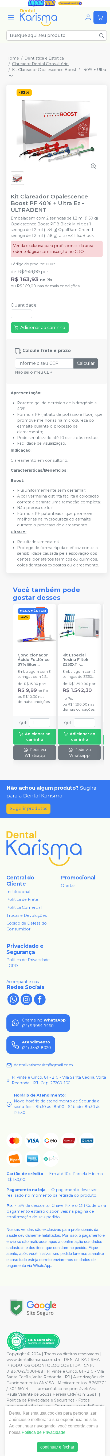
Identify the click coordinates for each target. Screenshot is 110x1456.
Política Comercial (24, 907)
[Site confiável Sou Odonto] (33, 1341)
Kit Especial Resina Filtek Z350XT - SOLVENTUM (75, 660)
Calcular (86, 363)
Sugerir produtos (28, 808)
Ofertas (68, 885)
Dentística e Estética (44, 58)
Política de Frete (22, 899)
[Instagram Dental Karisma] (26, 998)
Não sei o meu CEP (33, 372)
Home (12, 58)
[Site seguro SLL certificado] (33, 1308)
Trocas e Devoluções (26, 915)
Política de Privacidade (43, 1432)
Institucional (18, 891)
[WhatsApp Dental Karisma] (13, 998)
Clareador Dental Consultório (40, 63)
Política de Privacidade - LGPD (29, 963)
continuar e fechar (57, 1447)
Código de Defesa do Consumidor (26, 926)
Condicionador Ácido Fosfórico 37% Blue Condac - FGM (34, 660)
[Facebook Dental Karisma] (39, 998)
